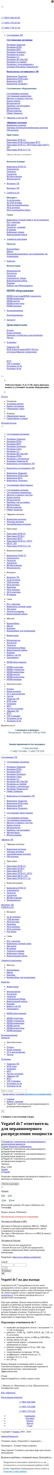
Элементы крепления (17, 239)
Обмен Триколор (15, 113)
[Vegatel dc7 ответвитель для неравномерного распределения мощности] (27, 1150)
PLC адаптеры (13, 222)
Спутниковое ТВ (15, 35)
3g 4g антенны (13, 200)
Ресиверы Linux (14, 449)
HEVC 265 (12, 543)
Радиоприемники (15, 310)
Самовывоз (30, 1416)
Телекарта (22, 349)
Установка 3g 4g (14, 366)
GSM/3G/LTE (13, 193)
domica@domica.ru (9, 1436)
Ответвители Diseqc (16, 648)
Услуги (4, 396)
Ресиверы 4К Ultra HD (17, 59)
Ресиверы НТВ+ (14, 47)
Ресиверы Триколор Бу (17, 461)
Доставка (29, 1418)
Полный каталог (9, 423)
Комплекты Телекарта (17, 84)
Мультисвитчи (13, 103)
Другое (10, 337)
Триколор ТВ (13, 347)
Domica (16, 1432)
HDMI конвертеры (15, 298)
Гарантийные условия (17, 418)
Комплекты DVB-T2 (16, 166)
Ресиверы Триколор (16, 45)
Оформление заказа (16, 416)
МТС (29, 349)
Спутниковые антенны (17, 93)
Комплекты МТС (15, 81)
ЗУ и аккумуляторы (16, 694)
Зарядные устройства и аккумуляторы (25, 335)
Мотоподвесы (13, 108)
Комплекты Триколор (17, 76)
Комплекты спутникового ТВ (21, 463)
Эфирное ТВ (13, 711)
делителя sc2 (7, 1295)
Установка (11, 342)
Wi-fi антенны (13, 207)
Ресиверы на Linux (15, 54)
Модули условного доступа (20, 98)
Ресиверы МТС (14, 49)
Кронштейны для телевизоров (21, 631)
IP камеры (11, 229)
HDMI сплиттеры (15, 296)
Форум (30, 1423)
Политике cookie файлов (14, 1471)
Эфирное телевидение (26, 352)
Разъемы (11, 283)
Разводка (11, 261)
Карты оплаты (13, 101)
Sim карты (11, 225)
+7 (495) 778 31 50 (10, 27)
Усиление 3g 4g (14, 368)
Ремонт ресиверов (15, 406)
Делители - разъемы (16, 227)
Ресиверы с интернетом (18, 458)
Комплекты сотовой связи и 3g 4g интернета (28, 220)
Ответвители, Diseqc (16, 278)
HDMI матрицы (14, 306)
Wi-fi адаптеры (13, 210)
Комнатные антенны (16, 125)
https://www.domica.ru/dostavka (27, 1257)
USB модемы (13, 582)
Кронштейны (13, 249)
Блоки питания (14, 333)
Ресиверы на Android (16, 62)
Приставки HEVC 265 (17, 876)
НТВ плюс (12, 701)
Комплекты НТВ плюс (17, 79)
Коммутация (12, 635)
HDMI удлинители (32, 296)
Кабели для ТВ (14, 285)
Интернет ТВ (13, 183)
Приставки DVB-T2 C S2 (19, 150)
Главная (10, 1099)
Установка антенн (15, 404)
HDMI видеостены (15, 303)
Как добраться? (8, 1393)
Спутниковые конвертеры (19, 96)
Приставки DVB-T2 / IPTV (19, 145)
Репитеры (24, 205)
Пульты (10, 330)
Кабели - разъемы (15, 1101)
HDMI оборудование (16, 662)
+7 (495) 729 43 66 (10, 22)
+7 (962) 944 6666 (27, 1402)
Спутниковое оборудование (20, 485)
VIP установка (13, 363)
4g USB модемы (14, 202)
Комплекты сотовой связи (19, 606)
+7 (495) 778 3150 (27, 1411)
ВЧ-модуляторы (14, 111)
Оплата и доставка (10, 1184)
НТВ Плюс (12, 349)
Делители (11, 171)
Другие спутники (15, 708)
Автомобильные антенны (36, 127)
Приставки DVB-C (16, 142)
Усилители (12, 174)
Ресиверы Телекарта (16, 52)
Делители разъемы (15, 611)
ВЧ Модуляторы (14, 176)
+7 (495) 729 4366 (27, 1406)
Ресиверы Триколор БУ (27, 67)
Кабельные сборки (15, 232)
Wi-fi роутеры (13, 205)
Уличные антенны (15, 127)
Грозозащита (27, 285)
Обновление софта (15, 408)
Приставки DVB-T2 (16, 140)
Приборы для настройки (18, 106)
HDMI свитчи (13, 301)
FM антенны (13, 130)
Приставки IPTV (33, 142)
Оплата (29, 1421)
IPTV (9, 361)
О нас (30, 1426)
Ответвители (13, 169)
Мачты (10, 251)
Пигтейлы (25, 210)
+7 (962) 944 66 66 (10, 17)
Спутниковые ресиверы (19, 40)
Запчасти (11, 320)
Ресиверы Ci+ (13, 57)
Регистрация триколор (11, 1397)
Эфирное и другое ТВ (17, 118)
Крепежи (11, 254)
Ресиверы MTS (14, 444)
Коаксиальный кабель (17, 234)
